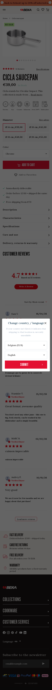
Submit (24, 364)
